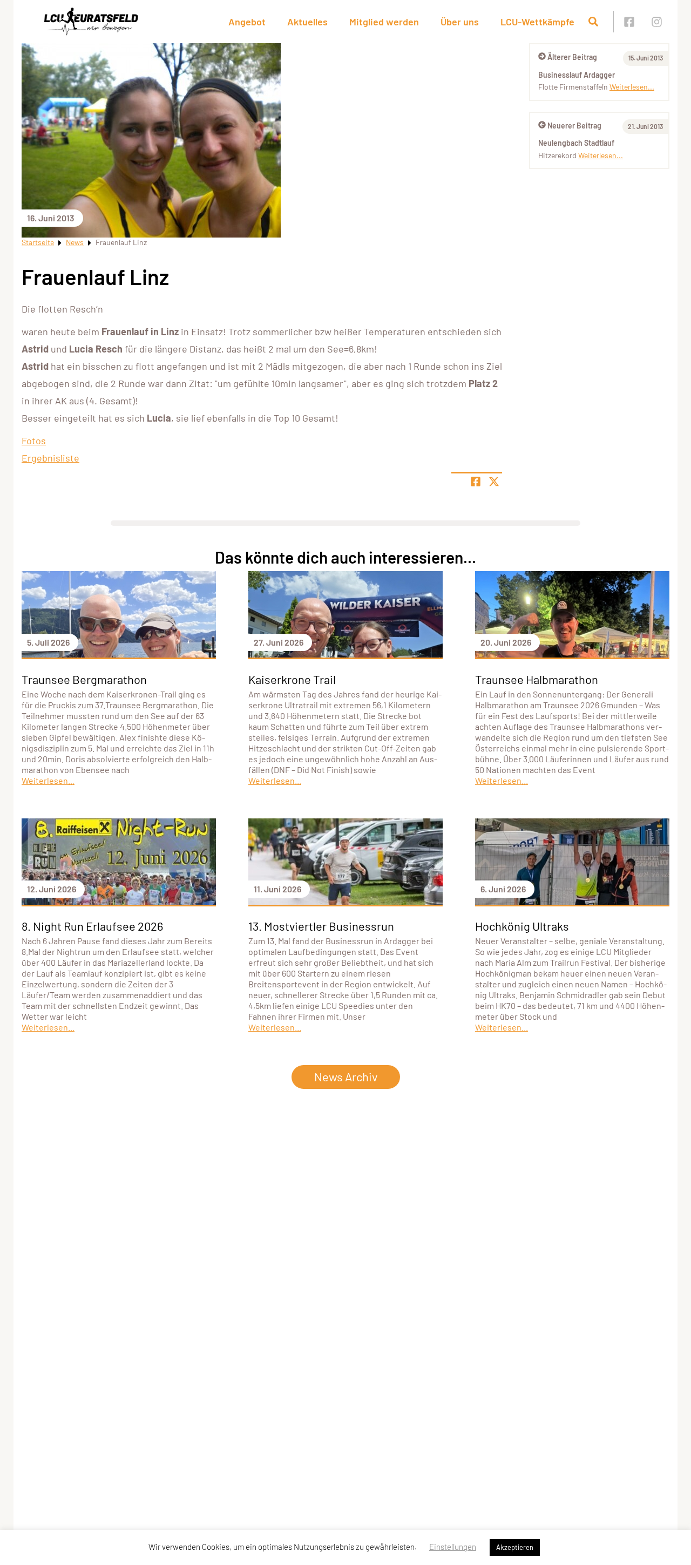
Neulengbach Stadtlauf (576, 142)
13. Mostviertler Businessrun (321, 926)
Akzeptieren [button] (514, 1547)
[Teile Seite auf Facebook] (476, 481)
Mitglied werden (384, 22)
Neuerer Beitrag (574, 125)
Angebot (247, 22)
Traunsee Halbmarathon (536, 679)
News (75, 242)
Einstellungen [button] (452, 1547)
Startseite (38, 242)
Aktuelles (307, 22)
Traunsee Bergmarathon (84, 679)
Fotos (34, 440)
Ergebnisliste (50, 458)
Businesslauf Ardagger (576, 74)
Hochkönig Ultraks (522, 926)
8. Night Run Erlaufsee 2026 (92, 926)
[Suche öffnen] (593, 21)
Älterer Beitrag (572, 57)
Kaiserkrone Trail (292, 679)
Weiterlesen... (631, 86)
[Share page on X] (494, 481)
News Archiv (345, 1076)
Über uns (460, 22)
